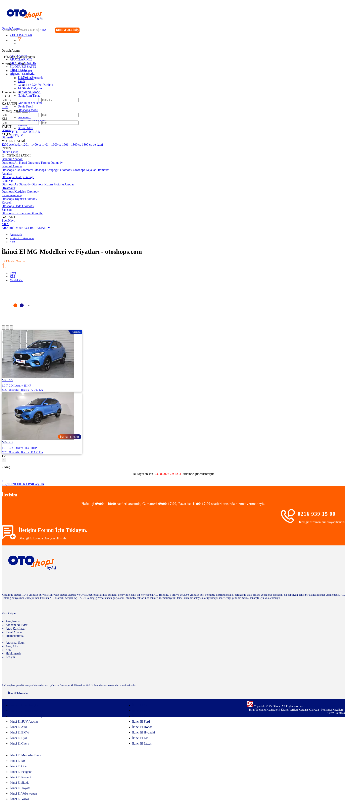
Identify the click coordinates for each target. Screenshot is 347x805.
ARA (42, 30)
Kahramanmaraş (12, 195)
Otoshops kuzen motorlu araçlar (53, 184)
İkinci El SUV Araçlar (24, 721)
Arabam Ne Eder (16, 625)
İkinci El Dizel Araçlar (24, 705)
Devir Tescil (25, 106)
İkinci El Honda (142, 727)
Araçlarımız (13, 621)
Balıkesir (7, 180)
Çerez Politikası (336, 712)
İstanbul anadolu (12, 159)
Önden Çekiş (10, 151)
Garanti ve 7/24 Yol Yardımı (35, 84)
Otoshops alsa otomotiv (17, 170)
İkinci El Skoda (19, 782)
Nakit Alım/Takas (29, 95)
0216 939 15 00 (317, 514)
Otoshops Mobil (28, 110)
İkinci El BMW (19, 732)
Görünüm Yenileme (30, 102)
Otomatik (7, 137)
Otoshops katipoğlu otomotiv (53, 170)
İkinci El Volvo (19, 799)
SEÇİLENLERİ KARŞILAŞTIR (23, 484)
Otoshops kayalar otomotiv (91, 170)
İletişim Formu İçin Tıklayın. (52, 530)
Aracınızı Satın (15, 642)
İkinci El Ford (141, 721)
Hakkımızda (13, 653)
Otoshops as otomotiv (16, 184)
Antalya (7, 173)
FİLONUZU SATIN (23, 66)
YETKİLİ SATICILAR (25, 131)
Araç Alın (12, 646)
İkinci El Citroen (142, 705)
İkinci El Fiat (140, 716)
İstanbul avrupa (12, 166)
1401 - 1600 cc (51, 144)
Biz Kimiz (24, 117)
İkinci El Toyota (20, 788)
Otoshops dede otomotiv (18, 206)
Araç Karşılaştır (16, 628)
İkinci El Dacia (141, 710)
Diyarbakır (8, 188)
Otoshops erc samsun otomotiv (22, 213)
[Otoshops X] (334, 31)
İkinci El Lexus (142, 743)
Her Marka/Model (29, 92)
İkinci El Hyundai (143, 732)
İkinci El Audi (19, 727)
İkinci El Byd (18, 738)
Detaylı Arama (11, 28)
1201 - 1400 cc (31, 144)
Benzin (6, 130)
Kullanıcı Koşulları (332, 709)
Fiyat (13, 273)
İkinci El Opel (19, 766)
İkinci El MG (18, 760)
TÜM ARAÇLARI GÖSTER (19, 57)
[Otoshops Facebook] (326, 31)
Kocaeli (6, 202)
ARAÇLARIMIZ (21, 59)
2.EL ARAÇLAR (21, 35)
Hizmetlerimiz (14, 635)
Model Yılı (16, 280)
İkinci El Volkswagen (23, 793)
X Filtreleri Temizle (14, 261)
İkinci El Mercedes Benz (25, 755)
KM (12, 276)
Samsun (7, 209)
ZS (19, 81)
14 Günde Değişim (30, 88)
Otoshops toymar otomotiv (19, 198)
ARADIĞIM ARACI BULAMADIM (26, 227)
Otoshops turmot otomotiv (45, 162)
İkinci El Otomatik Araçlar (26, 710)
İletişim (10, 657)
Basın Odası (25, 128)
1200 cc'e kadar (11, 144)
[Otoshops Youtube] (342, 31)
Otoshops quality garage (18, 177)
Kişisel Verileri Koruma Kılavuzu (300, 709)
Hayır (11, 220)
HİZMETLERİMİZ (22, 74)
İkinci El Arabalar (21, 71)
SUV (5, 107)
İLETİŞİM (16, 135)
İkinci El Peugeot (21, 771)
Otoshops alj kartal (14, 162)
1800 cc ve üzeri (92, 144)
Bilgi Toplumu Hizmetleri (264, 709)
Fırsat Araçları (14, 632)
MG (12, 74)
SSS (8, 650)
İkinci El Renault (20, 777)
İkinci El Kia (140, 738)
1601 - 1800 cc (71, 144)
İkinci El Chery (19, 743)
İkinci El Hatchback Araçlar (27, 716)
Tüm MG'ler (26, 78)
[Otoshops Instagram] (317, 31)
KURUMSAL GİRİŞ (67, 30)
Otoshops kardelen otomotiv (20, 191)
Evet (4, 220)
